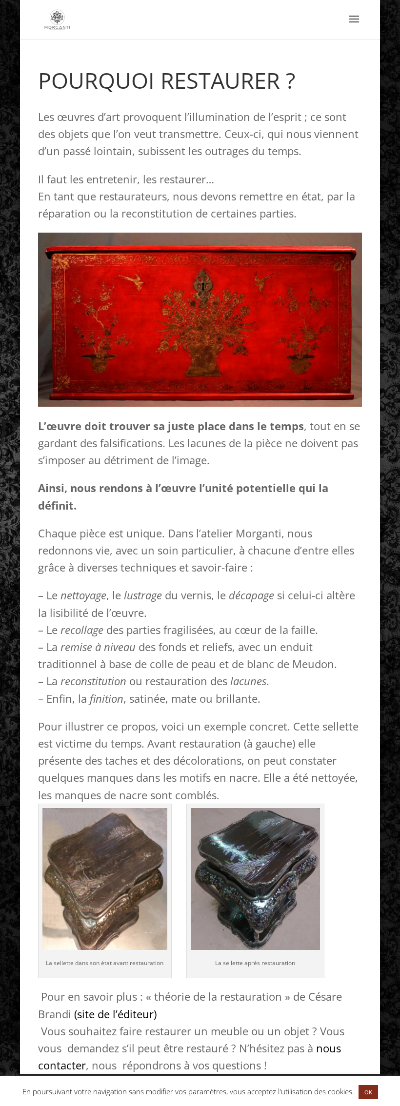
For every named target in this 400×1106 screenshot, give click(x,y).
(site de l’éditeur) (115, 1014)
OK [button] (368, 1092)
